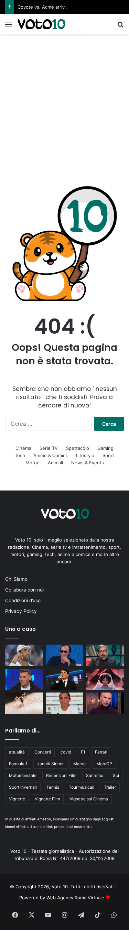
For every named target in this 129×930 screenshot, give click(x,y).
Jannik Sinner (50, 763)
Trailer (110, 787)
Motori (32, 462)
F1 (83, 752)
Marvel (80, 763)
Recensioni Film (61, 775)
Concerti (42, 752)
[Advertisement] (64, 102)
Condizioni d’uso (23, 600)
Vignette (17, 798)
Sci (116, 775)
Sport (108, 455)
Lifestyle (85, 455)
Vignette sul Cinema (88, 798)
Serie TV (49, 448)
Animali (55, 462)
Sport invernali (23, 787)
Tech (20, 455)
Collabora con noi (24, 590)
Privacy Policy (21, 611)
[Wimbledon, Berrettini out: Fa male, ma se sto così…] (24, 655)
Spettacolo (77, 448)
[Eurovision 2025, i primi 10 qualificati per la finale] (24, 679)
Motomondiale (22, 775)
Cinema (23, 448)
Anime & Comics (50, 455)
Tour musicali (81, 787)
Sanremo (94, 775)
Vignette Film (47, 798)
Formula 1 (18, 763)
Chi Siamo (16, 579)
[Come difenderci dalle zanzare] (24, 703)
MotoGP (104, 763)
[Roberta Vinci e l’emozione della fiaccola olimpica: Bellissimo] (65, 703)
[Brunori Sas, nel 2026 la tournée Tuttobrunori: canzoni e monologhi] (105, 655)
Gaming (105, 448)
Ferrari (101, 752)
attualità (17, 752)
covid (66, 752)
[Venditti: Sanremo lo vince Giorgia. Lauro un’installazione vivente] (65, 655)
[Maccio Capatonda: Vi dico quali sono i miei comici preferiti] (105, 703)
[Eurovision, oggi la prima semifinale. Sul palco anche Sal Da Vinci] (65, 679)
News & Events (87, 462)
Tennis (52, 787)
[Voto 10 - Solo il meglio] (41, 24)
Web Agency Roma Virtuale (75, 897)
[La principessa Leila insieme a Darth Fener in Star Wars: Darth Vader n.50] (105, 679)
